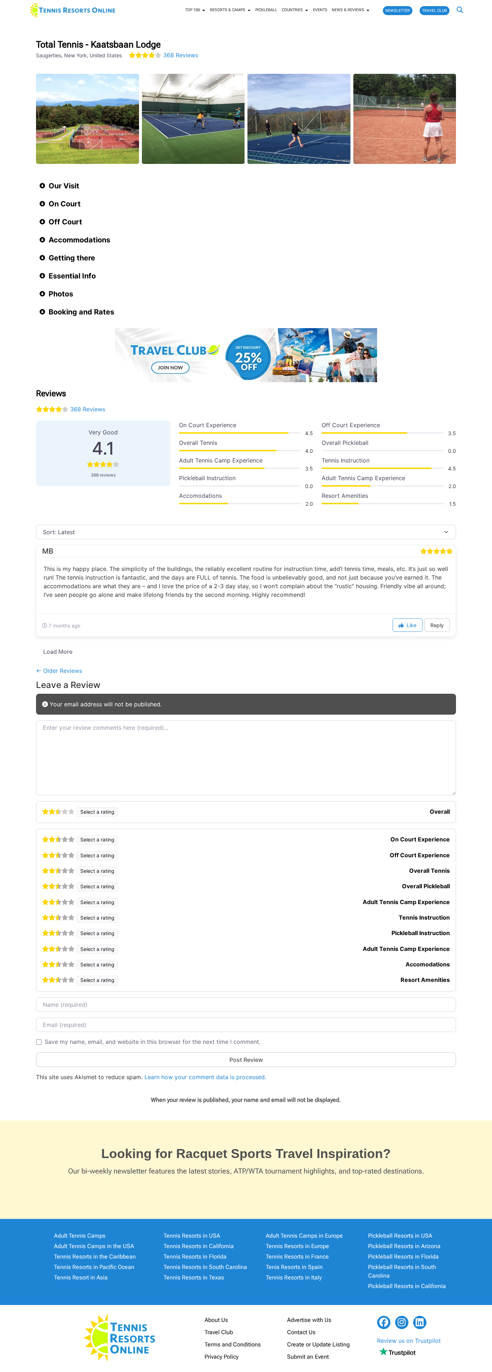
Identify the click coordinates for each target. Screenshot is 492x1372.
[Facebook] (383, 1322)
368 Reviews (180, 55)
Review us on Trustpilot (409, 1340)
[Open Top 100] (204, 10)
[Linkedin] (419, 1322)
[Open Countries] (307, 10)
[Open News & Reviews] (368, 10)
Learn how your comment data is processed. (205, 1077)
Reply (437, 625)
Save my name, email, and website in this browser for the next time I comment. (152, 1042)
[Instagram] (401, 1322)
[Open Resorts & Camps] (249, 10)
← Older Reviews (59, 670)
